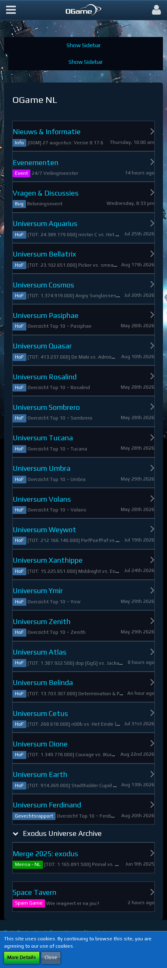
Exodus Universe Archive (62, 833)
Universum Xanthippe (48, 560)
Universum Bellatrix (44, 254)
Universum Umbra (42, 468)
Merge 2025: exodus (45, 853)
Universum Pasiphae (46, 315)
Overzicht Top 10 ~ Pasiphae (60, 326)
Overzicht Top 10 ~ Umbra (57, 479)
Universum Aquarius (45, 223)
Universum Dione (40, 744)
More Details (21, 957)
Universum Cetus (40, 713)
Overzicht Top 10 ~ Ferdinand (89, 816)
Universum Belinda (43, 682)
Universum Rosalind (45, 376)
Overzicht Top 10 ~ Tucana (57, 449)
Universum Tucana (43, 437)
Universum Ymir (38, 590)
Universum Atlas (39, 652)
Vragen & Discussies (46, 193)
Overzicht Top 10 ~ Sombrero (60, 418)
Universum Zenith (42, 621)
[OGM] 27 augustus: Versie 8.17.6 (65, 143)
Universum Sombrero (46, 407)
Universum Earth (40, 774)
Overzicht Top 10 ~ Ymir (54, 602)
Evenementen (35, 162)
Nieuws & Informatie (47, 131)
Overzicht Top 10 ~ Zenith (57, 632)
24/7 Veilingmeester (55, 173)
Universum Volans (42, 499)
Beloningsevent (44, 204)
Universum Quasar (42, 346)
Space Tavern (34, 892)
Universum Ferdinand (47, 805)
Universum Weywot (44, 529)
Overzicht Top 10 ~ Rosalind (59, 387)
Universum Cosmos (43, 285)
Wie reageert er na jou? (72, 903)
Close (51, 957)
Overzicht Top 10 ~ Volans (57, 510)
